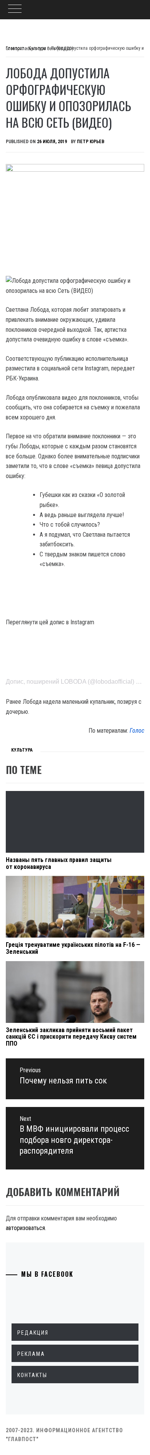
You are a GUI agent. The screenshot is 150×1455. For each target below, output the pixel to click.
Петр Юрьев (90, 141)
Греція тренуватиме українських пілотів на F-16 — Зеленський (73, 948)
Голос (137, 730)
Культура (22, 750)
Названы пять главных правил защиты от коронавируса (59, 863)
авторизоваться (25, 1228)
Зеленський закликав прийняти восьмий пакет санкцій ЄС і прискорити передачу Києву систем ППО (71, 1036)
